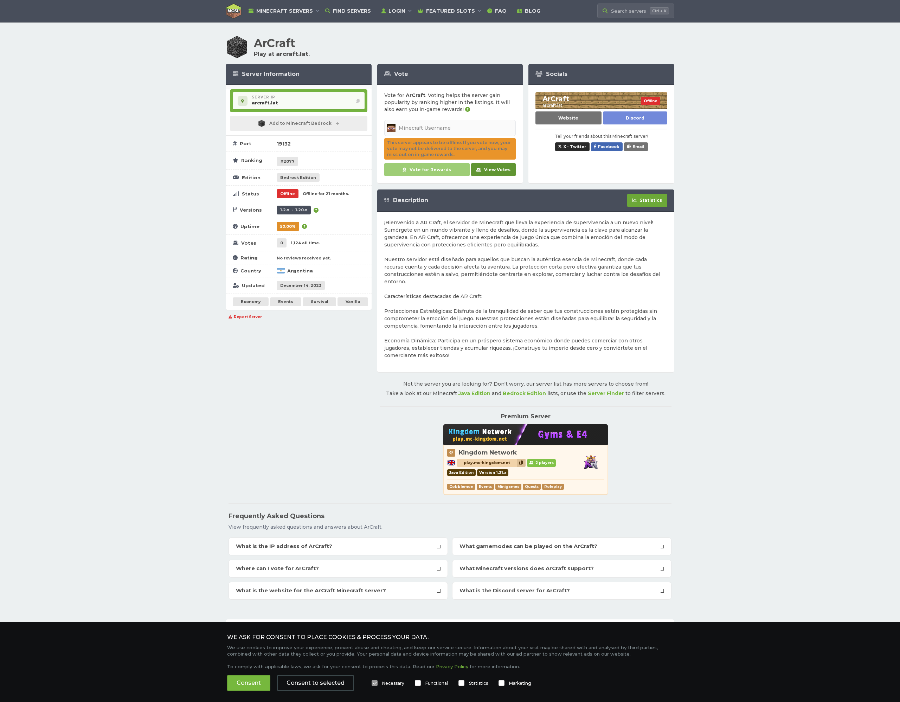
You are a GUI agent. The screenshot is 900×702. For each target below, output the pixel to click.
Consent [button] (249, 683)
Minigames (508, 486)
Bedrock (298, 177)
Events (285, 301)
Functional (436, 683)
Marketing (520, 683)
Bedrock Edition (524, 393)
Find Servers (352, 11)
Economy (251, 301)
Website (568, 118)
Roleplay (553, 486)
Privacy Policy (452, 666)
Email (638, 146)
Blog (532, 11)
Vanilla (353, 301)
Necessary (393, 683)
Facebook (608, 146)
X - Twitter (575, 146)
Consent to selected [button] (316, 683)
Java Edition (474, 393)
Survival (319, 301)
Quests (532, 486)
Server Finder (606, 393)
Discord (635, 118)
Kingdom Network (488, 452)
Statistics (478, 683)
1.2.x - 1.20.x (293, 209)
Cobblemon (461, 486)
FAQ (501, 11)
